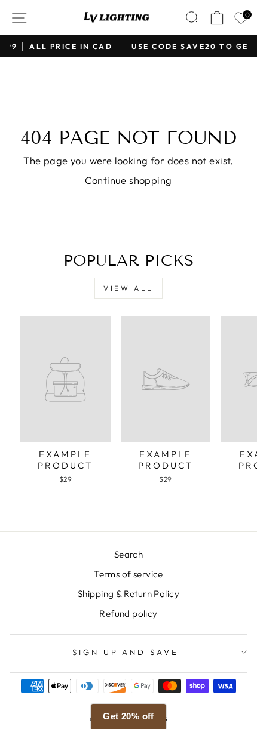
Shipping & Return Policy (128, 593)
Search (128, 554)
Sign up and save (125, 652)
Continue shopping (128, 180)
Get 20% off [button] (128, 716)
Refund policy (128, 613)
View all (128, 288)
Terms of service (128, 574)
